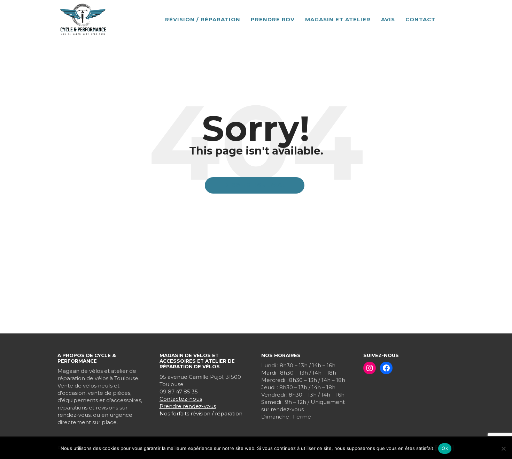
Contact (420, 19)
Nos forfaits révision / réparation (201, 413)
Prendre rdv (273, 19)
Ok (445, 448)
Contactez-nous (181, 399)
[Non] (503, 448)
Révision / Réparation (202, 19)
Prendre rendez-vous (188, 406)
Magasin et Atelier (338, 19)
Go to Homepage (258, 185)
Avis (388, 19)
